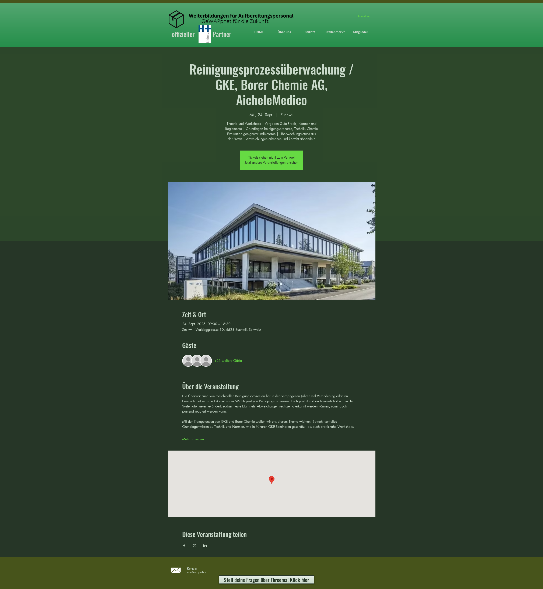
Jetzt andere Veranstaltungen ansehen (271, 162)
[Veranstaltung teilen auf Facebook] (184, 545)
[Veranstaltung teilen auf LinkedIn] (205, 545)
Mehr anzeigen (193, 439)
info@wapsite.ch (197, 572)
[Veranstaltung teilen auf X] (195, 545)
